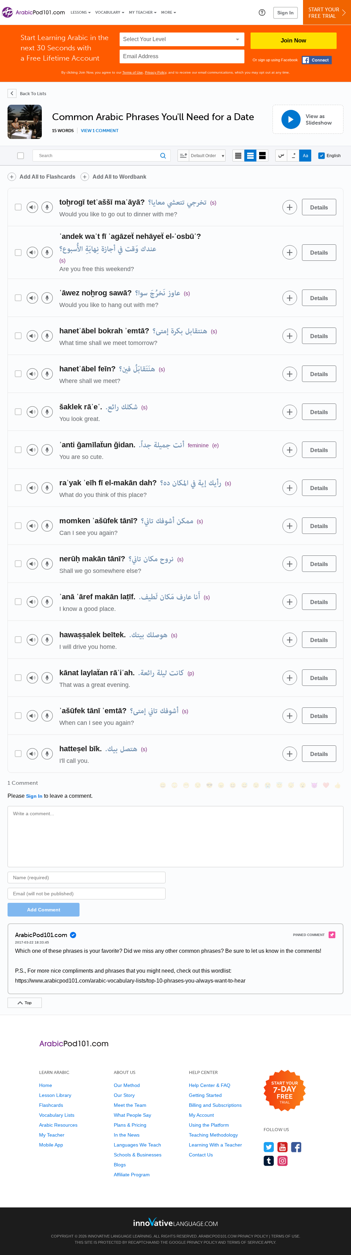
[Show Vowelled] (293, 156)
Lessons (79, 12)
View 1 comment (100, 130)
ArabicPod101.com (217, 1236)
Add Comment (43, 909)
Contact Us (201, 1154)
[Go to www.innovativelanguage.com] (175, 1221)
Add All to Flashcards (47, 177)
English (334, 155)
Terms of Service (245, 1242)
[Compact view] (238, 156)
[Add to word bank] (289, 207)
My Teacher (141, 12)
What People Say (132, 1115)
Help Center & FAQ (209, 1085)
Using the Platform (209, 1125)
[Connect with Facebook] (316, 60)
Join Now (293, 40)
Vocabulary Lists (56, 1115)
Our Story (124, 1095)
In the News (127, 1135)
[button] (262, 12)
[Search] (102, 156)
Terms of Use (132, 72)
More (166, 12)
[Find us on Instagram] (282, 1160)
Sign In (285, 12)
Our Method (127, 1085)
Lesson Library (55, 1095)
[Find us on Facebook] (296, 1147)
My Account (201, 1115)
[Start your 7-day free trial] (285, 1091)
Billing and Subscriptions (215, 1105)
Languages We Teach (137, 1145)
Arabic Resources (58, 1125)
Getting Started (205, 1095)
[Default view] (250, 156)
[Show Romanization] (305, 156)
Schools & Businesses (137, 1154)
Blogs (120, 1164)
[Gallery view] (262, 156)
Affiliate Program (132, 1174)
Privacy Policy (155, 72)
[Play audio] (32, 207)
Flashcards (51, 1105)
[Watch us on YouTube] (282, 1147)
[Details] (319, 207)
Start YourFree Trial (323, 13)
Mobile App (51, 1145)
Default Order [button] (203, 155)
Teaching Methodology (213, 1135)
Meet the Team (130, 1105)
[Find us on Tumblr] (269, 1160)
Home (45, 1085)
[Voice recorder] (47, 207)
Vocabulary (107, 12)
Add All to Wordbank (119, 177)
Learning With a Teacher (215, 1145)
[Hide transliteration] (281, 156)
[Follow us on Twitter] (269, 1147)
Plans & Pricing (130, 1125)
